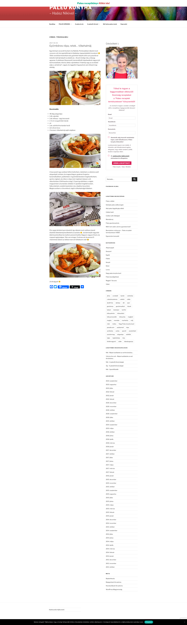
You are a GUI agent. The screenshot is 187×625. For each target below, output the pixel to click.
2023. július (109, 388)
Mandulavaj (109, 219)
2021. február (110, 399)
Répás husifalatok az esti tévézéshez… (121, 352)
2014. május (110, 541)
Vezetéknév (112, 121)
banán (122, 296)
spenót (124, 331)
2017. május (109, 465)
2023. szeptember (111, 381)
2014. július (109, 534)
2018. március (110, 443)
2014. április (109, 545)
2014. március (110, 549)
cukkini (122, 299)
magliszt (130, 317)
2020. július (109, 417)
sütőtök (128, 334)
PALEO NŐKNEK (64, 24)
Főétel (108, 258)
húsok (129, 306)
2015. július (109, 497)
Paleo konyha (70, 7)
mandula (116, 320)
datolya (118, 303)
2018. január (110, 446)
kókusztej (122, 317)
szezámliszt (132, 331)
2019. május (110, 428)
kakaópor (116, 310)
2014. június (109, 538)
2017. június (109, 461)
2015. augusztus (111, 494)
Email (110, 114)
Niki (107, 352)
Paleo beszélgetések (112, 277)
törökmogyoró (111, 341)
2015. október (110, 486)
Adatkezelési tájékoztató (56, 609)
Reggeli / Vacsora (111, 280)
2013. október (110, 567)
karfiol (124, 310)
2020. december (111, 403)
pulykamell (120, 327)
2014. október (110, 527)
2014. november (111, 523)
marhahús (125, 320)
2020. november (111, 406)
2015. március (110, 508)
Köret (107, 266)
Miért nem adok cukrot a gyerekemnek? (118, 226)
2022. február (110, 392)
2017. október (110, 454)
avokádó (115, 296)
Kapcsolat (124, 24)
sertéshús (110, 331)
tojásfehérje (116, 338)
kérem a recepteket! (121, 163)
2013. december (111, 559)
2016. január (110, 476)
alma (108, 296)
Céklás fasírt (110, 212)
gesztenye (110, 306)
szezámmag (111, 334)
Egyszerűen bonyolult (112, 236)
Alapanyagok (110, 247)
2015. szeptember (111, 490)
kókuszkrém (111, 313)
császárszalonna (112, 299)
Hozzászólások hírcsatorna (114, 586)
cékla (128, 299)
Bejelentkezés (110, 578)
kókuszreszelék (112, 317)
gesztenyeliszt (120, 306)
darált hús (110, 303)
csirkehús (130, 296)
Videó (107, 284)
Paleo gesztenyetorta (112, 223)
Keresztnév (111, 129)
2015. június (109, 501)
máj (132, 320)
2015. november (111, 483)
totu (123, 338)
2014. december (111, 519)
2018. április (109, 439)
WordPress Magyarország (114, 589)
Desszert (108, 251)
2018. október (110, 432)
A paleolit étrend (92, 24)
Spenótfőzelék (113, 369)
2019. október (110, 421)
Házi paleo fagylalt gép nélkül (115, 208)
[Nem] (185, 622)
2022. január (110, 395)
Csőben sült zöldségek (113, 216)
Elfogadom (148, 622)
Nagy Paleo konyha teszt (126, 324)
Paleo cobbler (110, 201)
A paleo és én (79, 24)
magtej (109, 320)
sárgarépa (120, 334)
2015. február (110, 512)
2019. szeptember (111, 425)
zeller (120, 341)
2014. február (110, 552)
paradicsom (110, 327)
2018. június (109, 435)
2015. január (110, 516)
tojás (108, 338)
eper (128, 303)
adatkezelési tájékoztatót (121, 156)
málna (114, 324)
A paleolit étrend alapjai (116, 362)
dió (124, 303)
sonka (117, 331)
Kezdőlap (52, 24)
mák (108, 324)
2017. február (110, 472)
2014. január (110, 556)
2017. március (110, 468)
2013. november (111, 563)
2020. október (110, 410)
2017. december (111, 450)
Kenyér (108, 262)
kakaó (109, 310)
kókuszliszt (120, 313)
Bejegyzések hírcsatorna (113, 582)
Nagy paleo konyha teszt (113, 273)
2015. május (110, 505)
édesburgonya (128, 341)
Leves (108, 269)
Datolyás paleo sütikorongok (114, 205)
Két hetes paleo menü (110, 24)
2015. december (111, 479)
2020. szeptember (111, 413)
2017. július (109, 457)
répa (127, 327)
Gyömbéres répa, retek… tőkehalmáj (70, 45)
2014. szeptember (111, 530)
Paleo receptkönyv (93, 3)
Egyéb (108, 255)
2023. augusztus (111, 384)
